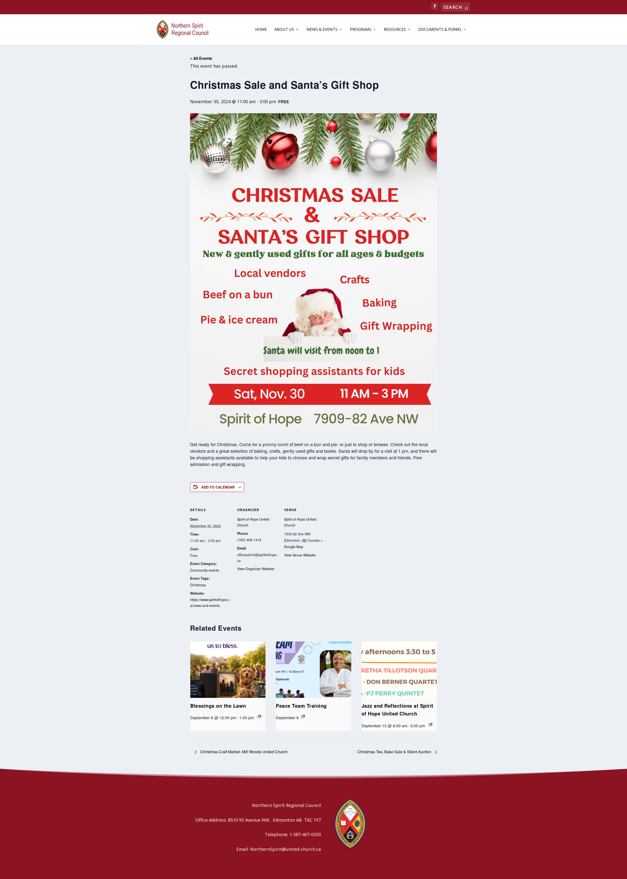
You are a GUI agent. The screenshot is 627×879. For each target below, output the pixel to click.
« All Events (201, 58)
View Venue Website (300, 555)
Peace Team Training (301, 705)
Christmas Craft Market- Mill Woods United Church (243, 751)
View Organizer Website (255, 568)
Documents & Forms (439, 29)
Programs (360, 29)
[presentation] (227, 669)
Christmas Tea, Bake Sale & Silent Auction (394, 751)
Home (261, 29)
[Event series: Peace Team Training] (303, 716)
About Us (284, 29)
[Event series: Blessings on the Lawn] (259, 716)
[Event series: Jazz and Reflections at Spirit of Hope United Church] (430, 724)
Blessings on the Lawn (218, 705)
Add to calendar (218, 487)
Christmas (198, 584)
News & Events (322, 29)
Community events (204, 570)
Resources (395, 29)
